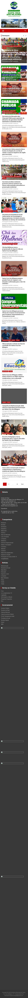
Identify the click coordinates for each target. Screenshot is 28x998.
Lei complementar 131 (6, 593)
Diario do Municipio (5, 534)
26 (17, 484)
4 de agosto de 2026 (7, 411)
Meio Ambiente (17, 46)
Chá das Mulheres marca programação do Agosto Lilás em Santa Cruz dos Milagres (12, 249)
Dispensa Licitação (5, 554)
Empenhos (3, 528)
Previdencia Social (5, 618)
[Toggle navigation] (3, 30)
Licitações (3, 538)
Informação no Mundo (6, 597)
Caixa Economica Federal (7, 614)
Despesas (3, 522)
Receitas (3, 524)
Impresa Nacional (5, 612)
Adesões (3, 548)
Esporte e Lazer (5, 574)
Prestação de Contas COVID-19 (9, 556)
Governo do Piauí (5, 610)
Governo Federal (5, 608)
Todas (4, 48)
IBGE (2, 624)
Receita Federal (5, 620)
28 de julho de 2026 (6, 473)
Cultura (5, 86)
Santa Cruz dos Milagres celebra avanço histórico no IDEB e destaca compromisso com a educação (13, 376)
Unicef (2, 622)
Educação (12, 68)
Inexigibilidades (4, 558)
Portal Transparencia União (7, 616)
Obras (13, 340)
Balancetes (4, 530)
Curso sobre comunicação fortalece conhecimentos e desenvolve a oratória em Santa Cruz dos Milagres (13, 469)
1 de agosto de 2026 (7, 442)
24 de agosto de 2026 (7, 79)
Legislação (3, 595)
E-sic (2, 591)
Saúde (4, 402)
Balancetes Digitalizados (7, 552)
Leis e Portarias (5, 536)
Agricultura (6, 68)
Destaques (5, 35)
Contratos (3, 546)
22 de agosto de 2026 (7, 61)
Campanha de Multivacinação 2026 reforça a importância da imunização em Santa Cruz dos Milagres (13, 407)
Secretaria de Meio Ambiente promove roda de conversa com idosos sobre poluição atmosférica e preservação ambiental (13, 54)
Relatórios (3, 540)
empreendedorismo (7, 70)
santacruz (15, 61)
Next (22, 484)
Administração (7, 340)
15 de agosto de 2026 (7, 318)
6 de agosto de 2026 (7, 349)
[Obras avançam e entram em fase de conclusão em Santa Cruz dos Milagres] (14, 334)
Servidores (3, 526)
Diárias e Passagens (6, 544)
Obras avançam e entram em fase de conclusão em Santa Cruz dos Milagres (13, 345)
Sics (2, 601)
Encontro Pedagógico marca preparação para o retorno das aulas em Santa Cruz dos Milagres (13, 438)
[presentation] (24, 36)
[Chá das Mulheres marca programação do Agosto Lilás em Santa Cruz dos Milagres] (14, 237)
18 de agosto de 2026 (7, 285)
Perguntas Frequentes (6, 599)
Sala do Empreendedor (8, 307)
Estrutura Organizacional (7, 542)
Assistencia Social (8, 46)
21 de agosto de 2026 (7, 252)
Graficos (3, 532)
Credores (3, 550)
